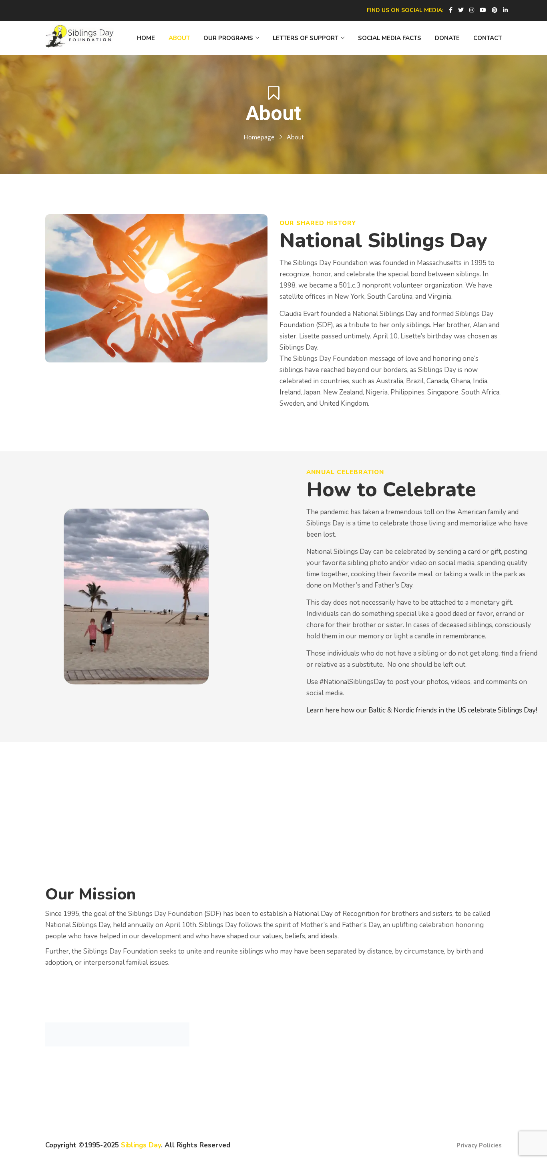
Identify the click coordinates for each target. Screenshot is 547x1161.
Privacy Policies (479, 1145)
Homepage (259, 137)
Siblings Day (141, 1145)
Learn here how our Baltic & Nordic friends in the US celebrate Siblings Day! (421, 710)
